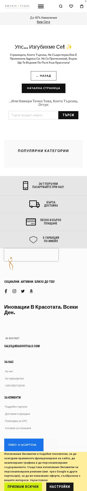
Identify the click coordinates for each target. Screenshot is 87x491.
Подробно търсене (16, 406)
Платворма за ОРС (16, 421)
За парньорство (14, 378)
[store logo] (17, 6)
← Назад (43, 75)
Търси (68, 115)
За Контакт (12, 338)
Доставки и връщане (17, 413)
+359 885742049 (15, 385)
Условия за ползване (18, 428)
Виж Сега (22, 22)
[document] (43, 471)
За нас (9, 371)
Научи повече (39, 480)
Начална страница (43, 88)
